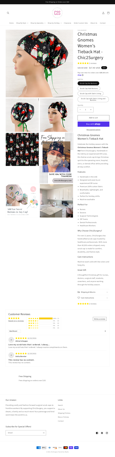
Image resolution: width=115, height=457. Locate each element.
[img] (21, 338)
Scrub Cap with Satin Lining (90, 93)
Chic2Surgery (54, 452)
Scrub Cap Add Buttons (89, 88)
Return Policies (63, 417)
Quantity (80, 105)
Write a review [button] (99, 319)
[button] (8, 12)
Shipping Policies (64, 413)
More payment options (93, 129)
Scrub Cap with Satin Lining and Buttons (93, 99)
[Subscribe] (43, 432)
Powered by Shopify (63, 452)
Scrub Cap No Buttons (88, 83)
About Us (61, 409)
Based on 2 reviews (16, 321)
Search (60, 405)
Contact (61, 421)
